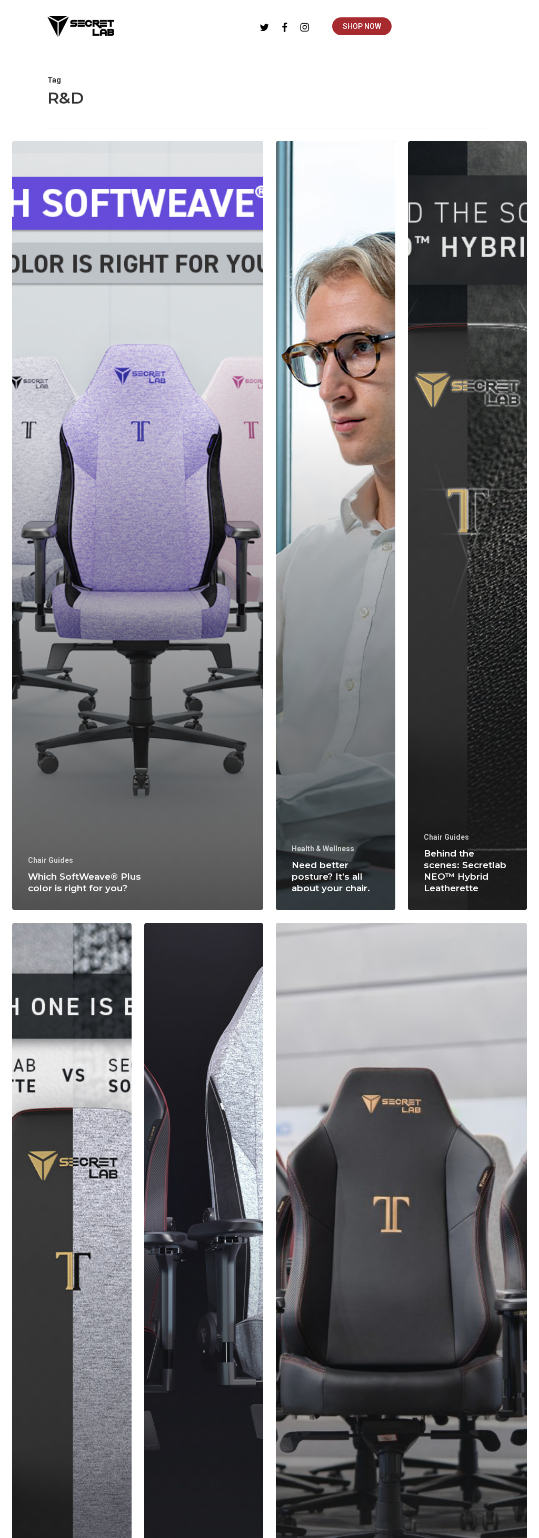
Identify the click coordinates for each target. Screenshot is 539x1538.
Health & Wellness (323, 848)
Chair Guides (50, 860)
